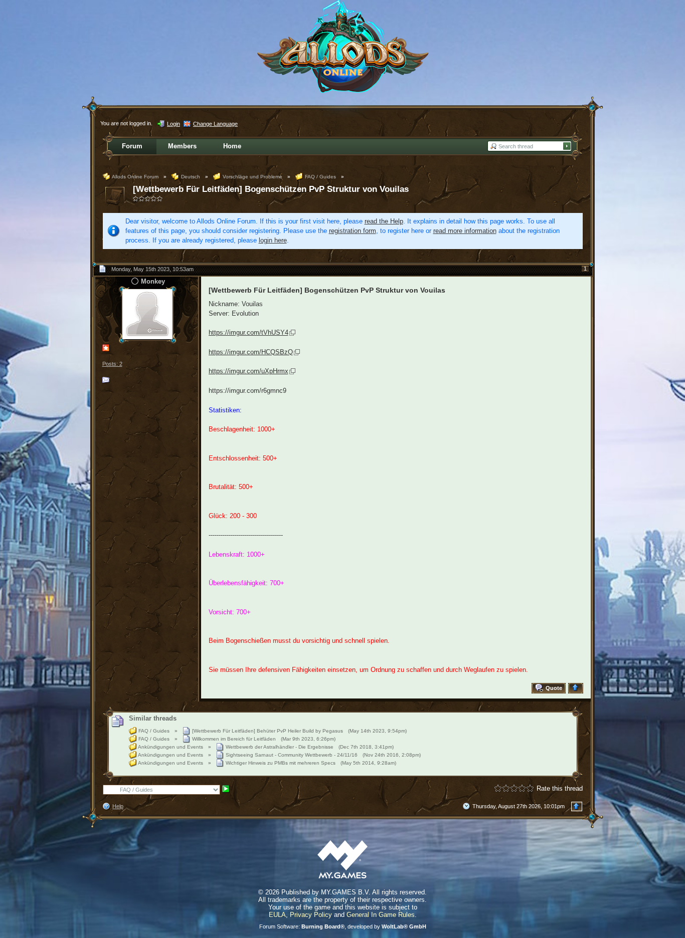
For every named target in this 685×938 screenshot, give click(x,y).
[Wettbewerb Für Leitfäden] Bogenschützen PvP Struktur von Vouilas (271, 189)
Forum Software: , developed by (342, 926)
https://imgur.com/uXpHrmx (248, 371)
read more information (464, 230)
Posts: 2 (112, 364)
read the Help (384, 221)
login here (273, 240)
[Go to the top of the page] (577, 688)
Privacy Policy (311, 914)
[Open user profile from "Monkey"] (147, 314)
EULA (277, 914)
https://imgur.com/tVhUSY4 (248, 332)
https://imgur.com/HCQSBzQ (251, 352)
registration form (352, 230)
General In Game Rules (381, 914)
